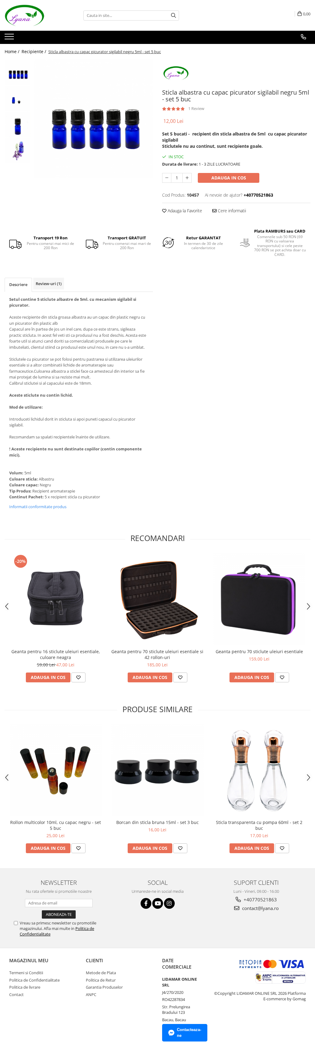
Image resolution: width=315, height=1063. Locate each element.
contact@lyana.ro (260, 908)
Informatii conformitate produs (37, 506)
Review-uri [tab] (49, 283)
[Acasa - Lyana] (35, 15)
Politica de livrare (24, 987)
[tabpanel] (93, 118)
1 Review (196, 108)
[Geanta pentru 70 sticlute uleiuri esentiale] (259, 599)
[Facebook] (146, 903)
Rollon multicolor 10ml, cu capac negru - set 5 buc (55, 825)
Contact (16, 994)
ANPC (91, 994)
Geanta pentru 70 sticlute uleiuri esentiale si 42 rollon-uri (157, 654)
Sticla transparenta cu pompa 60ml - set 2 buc (259, 825)
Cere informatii (231, 211)
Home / (13, 51)
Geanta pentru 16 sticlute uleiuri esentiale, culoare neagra (55, 654)
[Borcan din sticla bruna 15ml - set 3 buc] (157, 770)
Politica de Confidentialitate (34, 980)
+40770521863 (259, 899)
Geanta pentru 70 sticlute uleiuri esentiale (259, 651)
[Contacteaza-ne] (303, 37)
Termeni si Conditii (26, 972)
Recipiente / (34, 51)
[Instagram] (169, 903)
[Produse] (10, 38)
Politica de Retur (101, 980)
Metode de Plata (101, 972)
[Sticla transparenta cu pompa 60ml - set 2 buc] (259, 770)
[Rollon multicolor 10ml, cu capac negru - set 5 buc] (56, 770)
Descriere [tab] (18, 284)
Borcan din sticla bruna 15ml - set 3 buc (157, 822)
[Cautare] (173, 15)
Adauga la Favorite (184, 211)
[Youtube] (157, 903)
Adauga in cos (228, 178)
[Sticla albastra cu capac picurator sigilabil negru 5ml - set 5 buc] (93, 118)
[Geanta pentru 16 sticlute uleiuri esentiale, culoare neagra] (56, 599)
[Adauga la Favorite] (78, 677)
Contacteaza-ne (189, 1032)
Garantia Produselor (104, 987)
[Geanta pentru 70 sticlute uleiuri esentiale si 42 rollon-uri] (157, 599)
